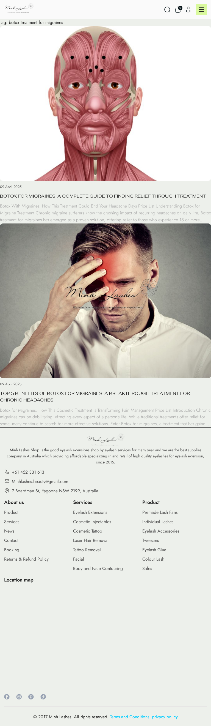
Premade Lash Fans (159, 512)
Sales (147, 568)
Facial (78, 559)
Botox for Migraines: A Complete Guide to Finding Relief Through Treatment (103, 196)
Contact (11, 540)
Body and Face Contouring (98, 568)
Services (11, 521)
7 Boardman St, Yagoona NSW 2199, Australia (55, 491)
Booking (11, 550)
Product (11, 512)
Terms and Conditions (131, 717)
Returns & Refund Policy (26, 559)
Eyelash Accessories (160, 531)
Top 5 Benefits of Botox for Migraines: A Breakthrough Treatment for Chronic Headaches (95, 397)
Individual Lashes (157, 521)
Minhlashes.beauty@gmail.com (40, 481)
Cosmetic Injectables (92, 521)
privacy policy (165, 717)
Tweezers (150, 540)
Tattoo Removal (87, 550)
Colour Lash (153, 559)
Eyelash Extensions (90, 512)
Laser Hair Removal (91, 540)
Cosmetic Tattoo (87, 531)
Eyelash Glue (154, 550)
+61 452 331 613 (28, 472)
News (9, 531)
